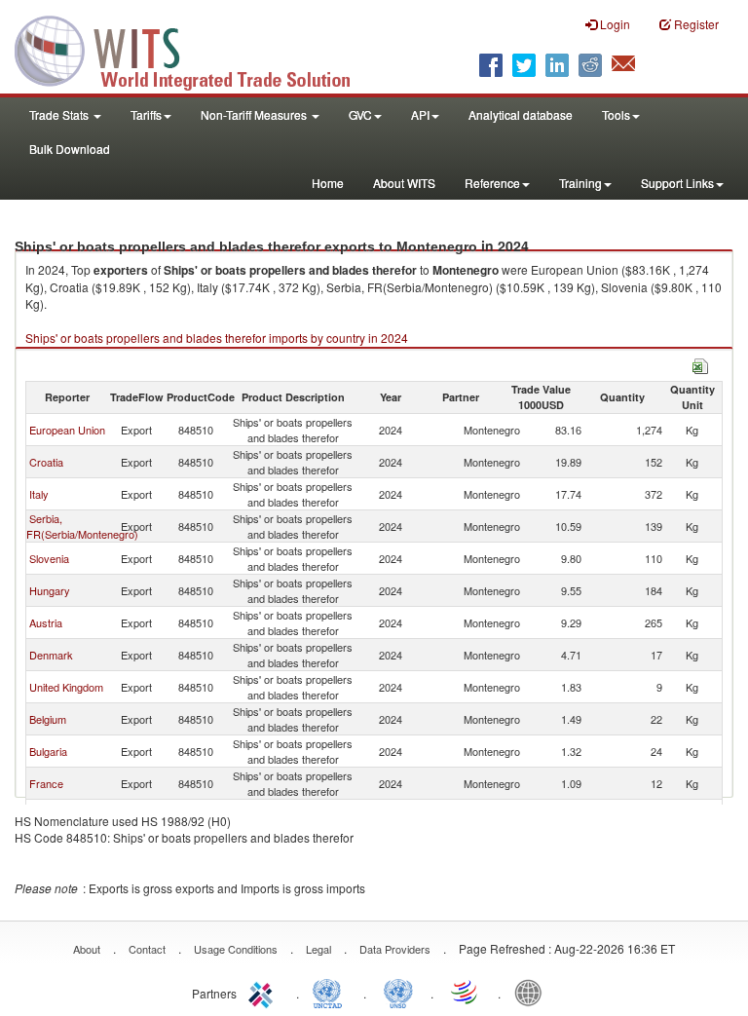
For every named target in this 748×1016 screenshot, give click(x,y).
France (46, 783)
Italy (39, 494)
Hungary (49, 590)
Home (328, 182)
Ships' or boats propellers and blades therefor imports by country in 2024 (216, 337)
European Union (67, 429)
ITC (263, 991)
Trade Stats (60, 114)
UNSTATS (398, 991)
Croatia (46, 462)
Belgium (47, 719)
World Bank (532, 991)
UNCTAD (331, 991)
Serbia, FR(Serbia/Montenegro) (82, 526)
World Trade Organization (465, 991)
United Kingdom (66, 687)
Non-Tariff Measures (255, 114)
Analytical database (520, 114)
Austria (45, 622)
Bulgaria (48, 751)
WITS (195, 48)
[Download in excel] (700, 364)
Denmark (51, 654)
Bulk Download (69, 148)
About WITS (404, 182)
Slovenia (49, 558)
